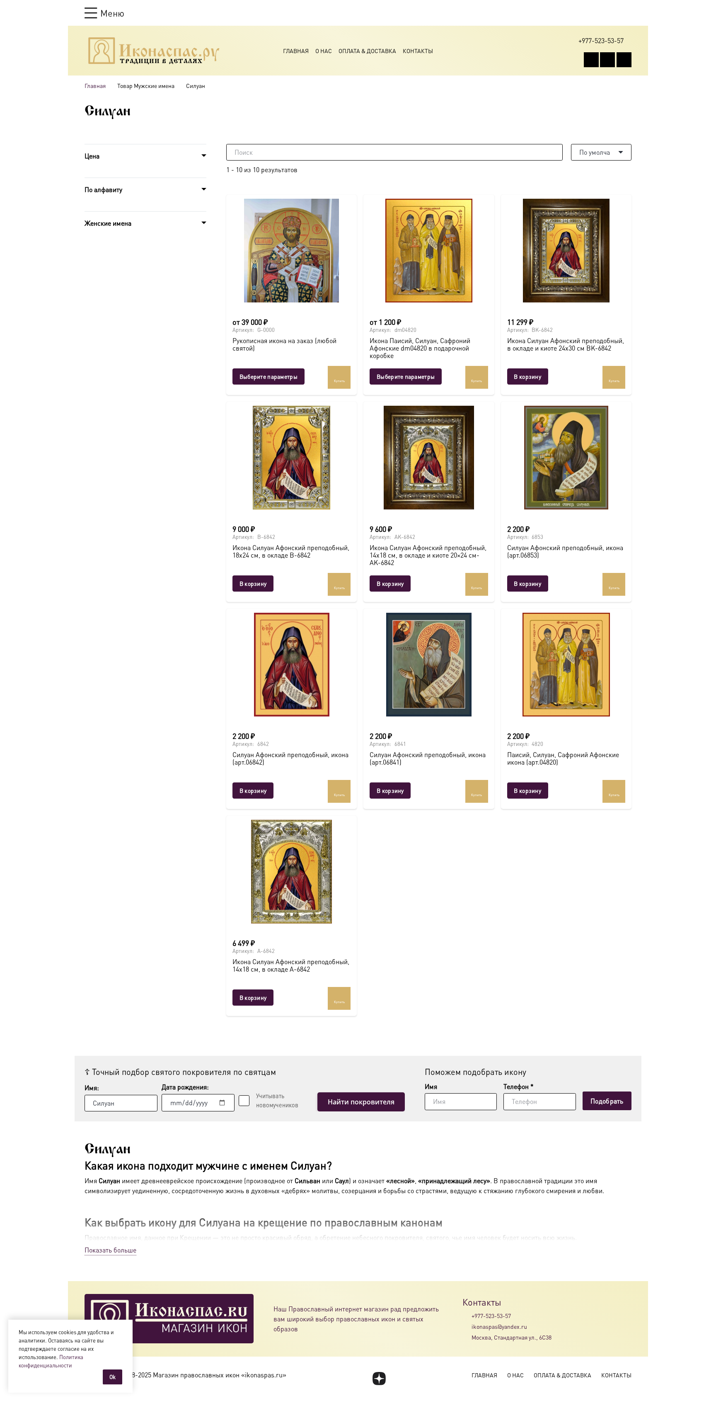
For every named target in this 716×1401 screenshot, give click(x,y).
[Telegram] (624, 59)
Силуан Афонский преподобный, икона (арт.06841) (428, 758)
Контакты (418, 50)
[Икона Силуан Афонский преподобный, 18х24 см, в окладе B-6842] (291, 457)
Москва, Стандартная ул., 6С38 (512, 1337)
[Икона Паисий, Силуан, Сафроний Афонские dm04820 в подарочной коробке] (429, 250)
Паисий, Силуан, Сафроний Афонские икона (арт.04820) (563, 758)
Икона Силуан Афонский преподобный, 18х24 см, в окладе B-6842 (290, 551)
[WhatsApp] (607, 59)
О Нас (323, 50)
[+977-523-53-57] (467, 1315)
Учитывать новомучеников (277, 1100)
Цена (92, 155)
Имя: (92, 1087)
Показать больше (110, 1249)
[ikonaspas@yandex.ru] (467, 1326)
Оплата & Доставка (367, 50)
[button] (104, 12)
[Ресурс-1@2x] (154, 50)
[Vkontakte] (591, 59)
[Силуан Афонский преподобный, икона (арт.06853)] (566, 457)
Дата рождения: (185, 1086)
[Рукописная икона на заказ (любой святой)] (291, 250)
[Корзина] (611, 12)
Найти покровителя (361, 1101)
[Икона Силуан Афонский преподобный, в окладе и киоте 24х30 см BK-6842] (566, 250)
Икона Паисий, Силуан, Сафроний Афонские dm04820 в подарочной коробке (420, 347)
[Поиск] (554, 152)
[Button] (627, 13)
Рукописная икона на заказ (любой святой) (284, 344)
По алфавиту (103, 189)
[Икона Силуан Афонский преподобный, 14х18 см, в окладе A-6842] (291, 871)
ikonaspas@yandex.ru (499, 1326)
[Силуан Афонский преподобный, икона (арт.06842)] (291, 664)
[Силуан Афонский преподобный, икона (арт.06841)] (429, 664)
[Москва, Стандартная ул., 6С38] (467, 1337)
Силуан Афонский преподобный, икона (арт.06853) (565, 551)
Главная (296, 50)
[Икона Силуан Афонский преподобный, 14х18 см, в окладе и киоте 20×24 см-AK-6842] (429, 457)
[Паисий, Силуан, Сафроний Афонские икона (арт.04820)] (566, 664)
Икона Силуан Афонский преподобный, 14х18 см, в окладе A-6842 (290, 965)
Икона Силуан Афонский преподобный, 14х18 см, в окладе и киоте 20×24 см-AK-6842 (428, 554)
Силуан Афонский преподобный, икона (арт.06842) (290, 758)
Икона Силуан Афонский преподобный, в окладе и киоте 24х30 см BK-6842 (565, 344)
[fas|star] (379, 1378)
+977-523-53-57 (491, 1315)
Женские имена (108, 223)
